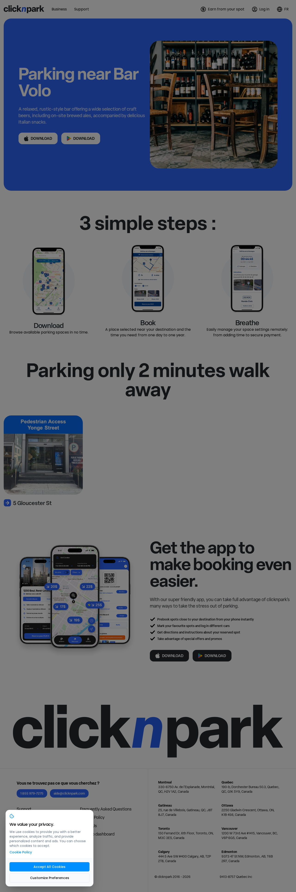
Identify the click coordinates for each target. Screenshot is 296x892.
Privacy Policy (92, 817)
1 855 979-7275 (31, 793)
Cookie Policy (20, 852)
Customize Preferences (49, 878)
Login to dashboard (97, 834)
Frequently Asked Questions (106, 809)
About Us (88, 825)
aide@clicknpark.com (69, 793)
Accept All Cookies (49, 866)
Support (24, 809)
